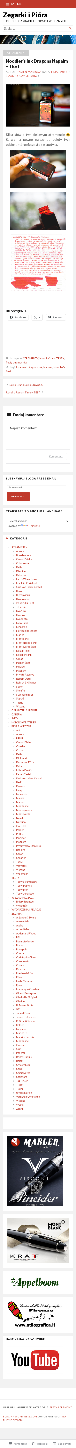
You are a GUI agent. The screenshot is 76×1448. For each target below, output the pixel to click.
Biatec (19, 945)
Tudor (19, 1088)
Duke (19, 766)
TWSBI (20, 861)
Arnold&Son (23, 929)
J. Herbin (21, 607)
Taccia (19, 702)
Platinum (21, 670)
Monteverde (23, 813)
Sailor (19, 686)
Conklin (20, 746)
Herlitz (20, 782)
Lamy (19, 790)
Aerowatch (22, 921)
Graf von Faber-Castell (29, 778)
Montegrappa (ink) (26, 642)
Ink (40, 367)
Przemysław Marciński (29, 845)
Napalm (47, 367)
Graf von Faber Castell (29, 587)
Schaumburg (23, 1064)
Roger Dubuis (24, 1056)
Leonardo (21, 626)
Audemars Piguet (26, 933)
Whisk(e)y (21, 905)
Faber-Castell (24, 774)
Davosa (20, 969)
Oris (18, 1048)
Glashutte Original (26, 997)
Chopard (21, 953)
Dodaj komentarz (22, 75)
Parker (20, 829)
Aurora (20, 551)
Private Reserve (25, 674)
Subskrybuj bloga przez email (31, 478)
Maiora (20, 798)
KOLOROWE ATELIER (23, 722)
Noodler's (59, 367)
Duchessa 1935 (25, 762)
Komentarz (56, 456)
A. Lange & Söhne (26, 917)
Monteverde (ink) (26, 646)
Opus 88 (21, 826)
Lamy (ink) (22, 623)
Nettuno (21, 821)
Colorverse (22, 563)
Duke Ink (21, 575)
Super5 (20, 698)
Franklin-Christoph (26, 583)
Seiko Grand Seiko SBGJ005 (26, 384)
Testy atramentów (26, 881)
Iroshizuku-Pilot (25, 602)
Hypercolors (23, 599)
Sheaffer (21, 690)
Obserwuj (18, 496)
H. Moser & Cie (24, 1005)
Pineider (21, 666)
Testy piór (22, 889)
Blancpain (21, 949)
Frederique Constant (28, 989)
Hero (19, 591)
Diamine (21, 571)
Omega (20, 1045)
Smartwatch (23, 1072)
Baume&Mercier (25, 941)
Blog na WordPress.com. (20, 1416)
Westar (20, 1104)
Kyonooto (22, 618)
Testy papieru (24, 885)
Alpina (19, 925)
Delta (19, 567)
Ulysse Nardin (24, 1092)
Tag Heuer (22, 1080)
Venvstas (21, 865)
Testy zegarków (25, 893)
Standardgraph (25, 694)
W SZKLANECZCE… (22, 897)
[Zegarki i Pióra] (38, 39)
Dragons (33, 367)
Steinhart (21, 1076)
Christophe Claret (26, 957)
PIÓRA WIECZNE (21, 726)
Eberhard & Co (24, 973)
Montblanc (22, 638)
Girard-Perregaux (26, 993)
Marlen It (21, 1033)
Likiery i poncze (25, 901)
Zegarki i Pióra (25, 15)
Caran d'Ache (23, 742)
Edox (19, 977)
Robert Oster (23, 678)
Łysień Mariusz (29, 71)
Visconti (20, 706)
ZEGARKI (16, 913)
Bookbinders (23, 555)
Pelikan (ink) (23, 662)
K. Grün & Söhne (25, 1021)
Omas (19, 658)
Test (8, 371)
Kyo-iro (20, 615)
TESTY (15, 877)
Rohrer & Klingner (26, 682)
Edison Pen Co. (24, 770)
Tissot (19, 1084)
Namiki (20, 818)
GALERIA (16, 714)
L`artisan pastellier (26, 630)
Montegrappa (24, 810)
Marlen (20, 634)
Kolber (20, 1025)
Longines (21, 1029)
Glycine (20, 1001)
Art (18, 730)
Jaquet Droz (23, 1013)
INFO (14, 718)
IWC (18, 1009)
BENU (19, 738)
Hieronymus (23, 594)
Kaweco (20, 786)
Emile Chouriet (24, 981)
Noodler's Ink (24, 654)
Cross (19, 750)
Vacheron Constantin (28, 1096)
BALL (19, 937)
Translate (34, 525)
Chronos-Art (23, 961)
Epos (19, 985)
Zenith (20, 1108)
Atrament (21, 367)
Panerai (20, 1052)
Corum (20, 965)
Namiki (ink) (23, 650)
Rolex (19, 1060)
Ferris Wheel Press (26, 579)
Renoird (20, 849)
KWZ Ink (21, 610)
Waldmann (22, 873)
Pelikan (20, 834)
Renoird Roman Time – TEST (23, 392)
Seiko (19, 1068)
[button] (38, 169)
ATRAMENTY (19, 547)
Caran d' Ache (24, 559)
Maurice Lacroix (25, 1037)
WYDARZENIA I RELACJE (26, 909)
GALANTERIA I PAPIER (24, 710)
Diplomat (21, 758)
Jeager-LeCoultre (26, 1017)
